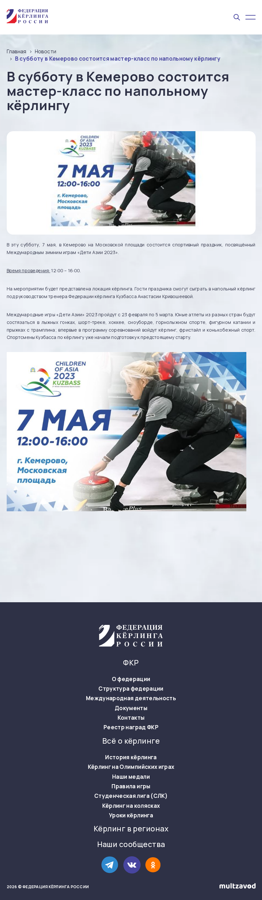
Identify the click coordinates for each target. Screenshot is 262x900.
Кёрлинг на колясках (131, 806)
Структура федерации (130, 689)
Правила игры (131, 786)
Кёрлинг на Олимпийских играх (131, 767)
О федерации (131, 679)
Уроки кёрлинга (131, 815)
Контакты (131, 718)
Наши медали (131, 777)
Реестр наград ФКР (131, 727)
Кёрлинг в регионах (131, 829)
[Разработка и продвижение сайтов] (238, 887)
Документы (131, 708)
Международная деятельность (131, 698)
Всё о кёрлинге (131, 741)
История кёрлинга (131, 757)
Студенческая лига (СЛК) (131, 796)
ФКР (131, 663)
